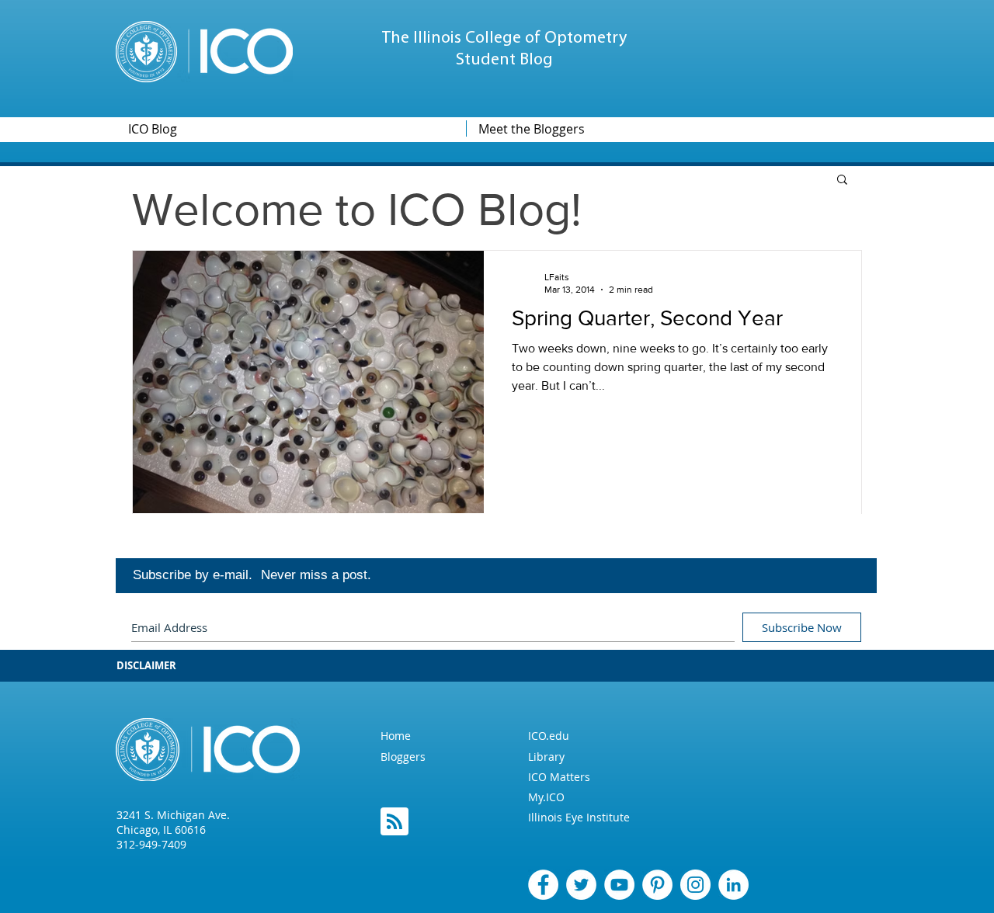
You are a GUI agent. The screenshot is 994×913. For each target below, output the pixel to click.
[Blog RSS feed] (394, 822)
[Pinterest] (657, 885)
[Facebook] (543, 885)
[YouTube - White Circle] (619, 885)
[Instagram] (695, 885)
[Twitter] (581, 885)
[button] (842, 180)
